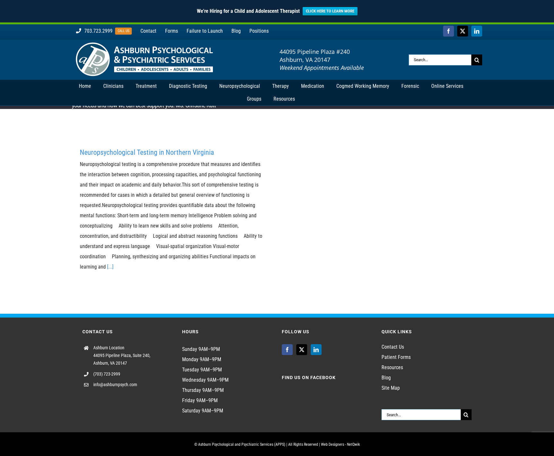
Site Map (391, 388)
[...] (110, 267)
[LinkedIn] (316, 349)
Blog (386, 378)
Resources (392, 367)
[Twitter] (301, 349)
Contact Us (393, 347)
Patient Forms (396, 357)
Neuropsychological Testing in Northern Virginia (147, 152)
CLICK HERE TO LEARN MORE (330, 11)
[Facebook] (287, 349)
